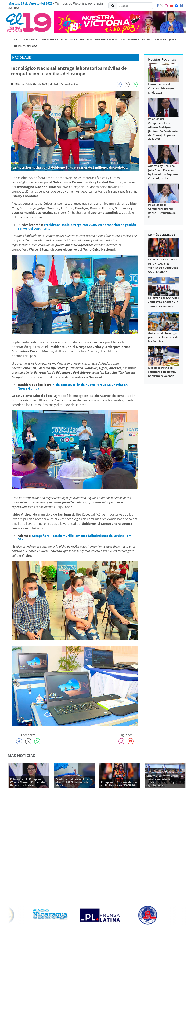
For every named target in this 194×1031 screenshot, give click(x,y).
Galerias (160, 39)
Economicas (69, 39)
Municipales (50, 39)
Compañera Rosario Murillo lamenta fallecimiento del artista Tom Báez (74, 537)
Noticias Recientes (162, 59)
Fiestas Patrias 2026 (25, 45)
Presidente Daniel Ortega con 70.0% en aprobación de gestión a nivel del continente (77, 226)
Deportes (86, 39)
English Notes (129, 39)
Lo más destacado (161, 235)
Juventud (175, 39)
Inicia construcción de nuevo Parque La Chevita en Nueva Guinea (73, 386)
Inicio (16, 39)
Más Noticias (21, 755)
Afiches (147, 39)
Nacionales (31, 39)
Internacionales (106, 39)
